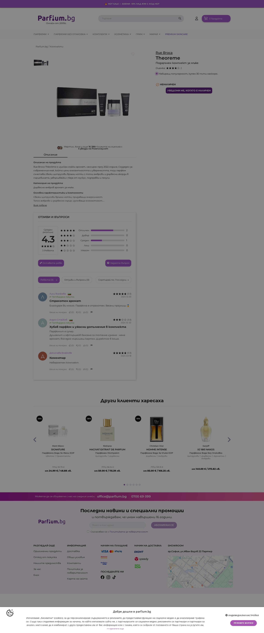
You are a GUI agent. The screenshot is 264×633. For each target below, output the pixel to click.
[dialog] (132, 620)
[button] (243, 615)
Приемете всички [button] (243, 623)
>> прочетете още (115, 628)
